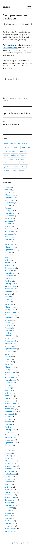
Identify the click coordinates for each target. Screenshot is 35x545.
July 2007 (8, 385)
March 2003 (9, 521)
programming (14, 159)
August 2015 (9, 234)
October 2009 (10, 315)
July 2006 (8, 417)
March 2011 (9, 281)
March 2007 (9, 396)
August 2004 (9, 476)
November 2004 (10, 469)
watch (14, 171)
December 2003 (10, 497)
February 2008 (10, 367)
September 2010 (11, 291)
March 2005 (9, 458)
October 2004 (10, 471)
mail (5, 151)
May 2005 (8, 453)
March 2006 (9, 427)
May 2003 (8, 516)
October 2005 (10, 440)
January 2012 (9, 263)
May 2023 (8, 190)
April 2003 (8, 518)
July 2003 (8, 510)
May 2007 (8, 390)
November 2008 (10, 343)
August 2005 (9, 445)
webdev (22, 171)
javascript (16, 147)
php (5, 159)
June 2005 (8, 450)
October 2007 (9, 377)
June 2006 (8, 419)
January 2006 (9, 432)
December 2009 (10, 312)
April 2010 (8, 302)
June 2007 (8, 388)
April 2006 (8, 424)
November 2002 (10, 531)
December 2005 (10, 435)
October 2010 (9, 289)
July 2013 (8, 252)
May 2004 (8, 484)
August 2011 (9, 276)
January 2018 (9, 210)
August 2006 (9, 414)
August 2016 (9, 221)
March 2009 (9, 333)
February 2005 (10, 461)
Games (25, 143)
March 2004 (9, 490)
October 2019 (9, 200)
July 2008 (8, 354)
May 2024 (8, 187)
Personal (5, 100)
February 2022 (10, 195)
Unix (24, 167)
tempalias (16, 167)
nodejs (22, 151)
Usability (6, 171)
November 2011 (10, 268)
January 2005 (9, 463)
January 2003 (9, 526)
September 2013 (10, 250)
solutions (23, 163)
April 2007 (8, 393)
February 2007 (10, 398)
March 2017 (9, 218)
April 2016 (8, 226)
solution (15, 163)
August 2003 (9, 508)
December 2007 (10, 372)
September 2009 (11, 317)
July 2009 (8, 323)
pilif (7, 98)
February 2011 (10, 284)
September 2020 (11, 197)
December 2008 (10, 341)
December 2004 (10, 466)
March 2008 (9, 364)
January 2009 (9, 338)
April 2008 (8, 362)
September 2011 (10, 273)
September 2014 (11, 239)
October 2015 (9, 231)
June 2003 (8, 513)
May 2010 (8, 299)
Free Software (15, 143)
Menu (29, 7)
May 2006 (8, 422)
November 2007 (10, 375)
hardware (7, 147)
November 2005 (10, 437)
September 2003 (11, 505)
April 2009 (8, 330)
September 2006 (11, 411)
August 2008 (9, 351)
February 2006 (10, 430)
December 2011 (10, 265)
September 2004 (11, 474)
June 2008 (8, 357)
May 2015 (8, 237)
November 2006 (11, 406)
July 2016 (8, 224)
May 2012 (8, 257)
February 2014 (10, 247)
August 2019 (9, 203)
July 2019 (8, 205)
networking (13, 151)
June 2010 (8, 297)
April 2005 (8, 456)
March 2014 (9, 244)
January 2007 (9, 401)
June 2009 (8, 325)
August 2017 (9, 216)
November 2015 (10, 229)
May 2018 (8, 208)
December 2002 (10, 529)
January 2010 (9, 310)
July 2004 (8, 479)
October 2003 (9, 503)
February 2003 (10, 523)
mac (29, 147)
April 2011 (8, 278)
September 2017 (10, 213)
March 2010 (9, 304)
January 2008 (9, 370)
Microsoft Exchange (10, 48)
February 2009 (10, 336)
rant (22, 159)
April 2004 (8, 487)
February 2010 (10, 307)
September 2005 (11, 443)
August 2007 (9, 383)
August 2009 (9, 320)
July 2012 (8, 255)
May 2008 (8, 359)
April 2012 (8, 260)
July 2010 (8, 294)
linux (24, 147)
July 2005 (8, 448)
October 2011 (9, 270)
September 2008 (11, 349)
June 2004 (8, 482)
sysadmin (7, 167)
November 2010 (10, 286)
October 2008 (10, 346)
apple (5, 143)
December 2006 (10, 403)
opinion (6, 155)
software (6, 163)
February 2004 (10, 492)
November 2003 (10, 500)
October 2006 (10, 409)
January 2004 (9, 495)
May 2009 (8, 328)
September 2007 (11, 380)
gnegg (6, 7)
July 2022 (8, 192)
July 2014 (8, 242)
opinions (24, 98)
